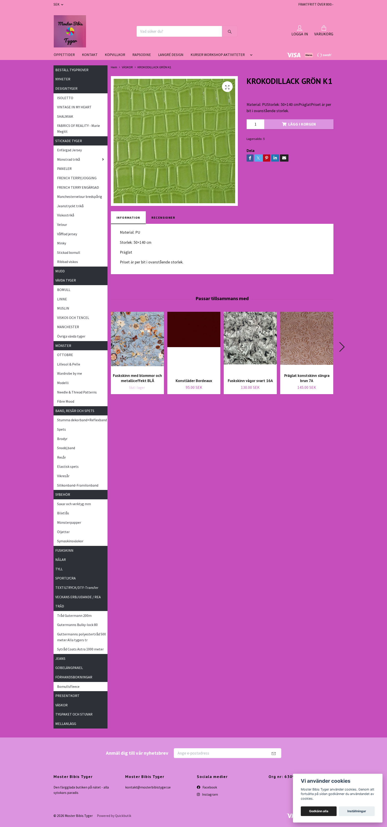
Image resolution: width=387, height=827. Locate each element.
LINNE (62, 299)
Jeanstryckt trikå (70, 206)
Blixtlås (63, 513)
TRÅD (59, 606)
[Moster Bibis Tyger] (70, 31)
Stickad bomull (68, 252)
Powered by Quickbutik (114, 816)
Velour (62, 224)
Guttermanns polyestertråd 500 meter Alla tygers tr (81, 637)
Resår (61, 457)
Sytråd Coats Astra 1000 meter (80, 649)
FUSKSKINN (64, 550)
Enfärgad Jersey (69, 150)
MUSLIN (63, 308)
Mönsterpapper (69, 522)
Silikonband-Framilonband (77, 485)
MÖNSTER (63, 345)
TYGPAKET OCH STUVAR (73, 714)
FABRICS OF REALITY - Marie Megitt (78, 128)
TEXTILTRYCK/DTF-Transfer (76, 587)
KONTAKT (90, 54)
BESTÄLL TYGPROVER (71, 70)
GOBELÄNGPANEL (69, 667)
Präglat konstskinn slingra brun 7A (306, 378)
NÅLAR (60, 559)
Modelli (63, 382)
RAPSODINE (141, 54)
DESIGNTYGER (66, 88)
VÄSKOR (61, 705)
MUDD (60, 271)
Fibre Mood (65, 401)
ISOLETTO (65, 98)
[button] (250, 56)
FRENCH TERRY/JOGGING (77, 178)
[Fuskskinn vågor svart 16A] (250, 343)
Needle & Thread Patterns (77, 392)
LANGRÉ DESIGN (170, 54)
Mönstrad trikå (68, 159)
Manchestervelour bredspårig (79, 196)
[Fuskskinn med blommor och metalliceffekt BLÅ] (137, 341)
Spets (61, 429)
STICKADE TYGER (68, 141)
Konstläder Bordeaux (194, 380)
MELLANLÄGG (65, 723)
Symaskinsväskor (70, 541)
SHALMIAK (65, 116)
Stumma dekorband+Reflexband (82, 420)
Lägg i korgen (302, 124)
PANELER (64, 168)
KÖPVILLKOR (115, 54)
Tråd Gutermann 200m (74, 615)
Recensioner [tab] (163, 218)
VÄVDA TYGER (65, 280)
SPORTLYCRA (65, 578)
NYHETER (62, 79)
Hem (114, 67)
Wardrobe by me (69, 373)
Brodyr (62, 438)
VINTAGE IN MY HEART (74, 107)
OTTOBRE (65, 355)
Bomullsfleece (68, 686)
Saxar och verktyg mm (74, 504)
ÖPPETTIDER (64, 54)
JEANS (60, 658)
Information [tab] (128, 218)
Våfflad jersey (67, 234)
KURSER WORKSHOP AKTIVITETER (218, 54)
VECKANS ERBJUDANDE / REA (78, 597)
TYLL (59, 569)
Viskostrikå (65, 215)
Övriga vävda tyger (71, 336)
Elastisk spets (68, 466)
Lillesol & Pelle (68, 364)
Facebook (209, 787)
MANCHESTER (68, 327)
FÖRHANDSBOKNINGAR (73, 677)
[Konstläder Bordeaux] (193, 343)
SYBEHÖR (62, 494)
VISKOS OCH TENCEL (73, 317)
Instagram (209, 794)
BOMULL (63, 289)
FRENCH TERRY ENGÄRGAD (78, 187)
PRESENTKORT (67, 695)
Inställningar (356, 811)
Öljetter (63, 532)
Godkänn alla (318, 811)
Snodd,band (66, 448)
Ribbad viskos (67, 261)
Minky (61, 243)
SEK (57, 4)
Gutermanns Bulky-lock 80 (77, 624)
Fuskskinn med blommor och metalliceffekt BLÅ (137, 378)
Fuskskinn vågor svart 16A (250, 380)
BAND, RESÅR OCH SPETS (74, 410)
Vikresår (63, 476)
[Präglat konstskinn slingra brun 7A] (306, 341)
